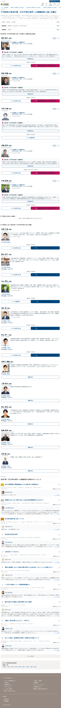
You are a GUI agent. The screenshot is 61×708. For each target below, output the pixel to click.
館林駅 (4, 397)
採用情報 (6, 701)
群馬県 (4, 321)
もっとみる (30, 656)
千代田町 (14, 42)
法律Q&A (6, 682)
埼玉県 (4, 242)
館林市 (8, 374)
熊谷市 (8, 242)
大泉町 (31, 666)
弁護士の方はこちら (54, 1)
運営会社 (6, 699)
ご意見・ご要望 (37, 680)
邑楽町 (35, 666)
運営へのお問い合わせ (9, 691)
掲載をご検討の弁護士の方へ (41, 688)
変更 (58, 22)
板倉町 (19, 666)
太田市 (8, 321)
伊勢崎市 (4, 666)
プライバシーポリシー (39, 684)
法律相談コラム (8, 684)
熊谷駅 (5, 269)
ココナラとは (7, 686)
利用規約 (36, 682)
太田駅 (5, 322)
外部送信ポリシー (38, 686)
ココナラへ (4, 1)
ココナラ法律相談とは (9, 680)
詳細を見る (30, 377)
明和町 (23, 666)
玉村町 (15, 666)
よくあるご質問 (8, 688)
